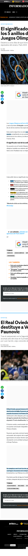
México (15, 534)
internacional (23, 534)
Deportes (3, 24)
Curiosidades (10, 255)
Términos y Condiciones (22, 298)
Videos (8, 12)
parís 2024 (10, 253)
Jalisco (9, 534)
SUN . (4, 49)
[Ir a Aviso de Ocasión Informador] (7, 0)
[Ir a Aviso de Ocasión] (13, 522)
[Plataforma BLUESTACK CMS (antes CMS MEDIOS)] (13, 544)
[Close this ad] (27, 548)
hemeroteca (19, 538)
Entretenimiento (17, 536)
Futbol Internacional (13, 488)
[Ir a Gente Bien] (24, 0)
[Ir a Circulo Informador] (15, 0)
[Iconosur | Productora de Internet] (7, 544)
